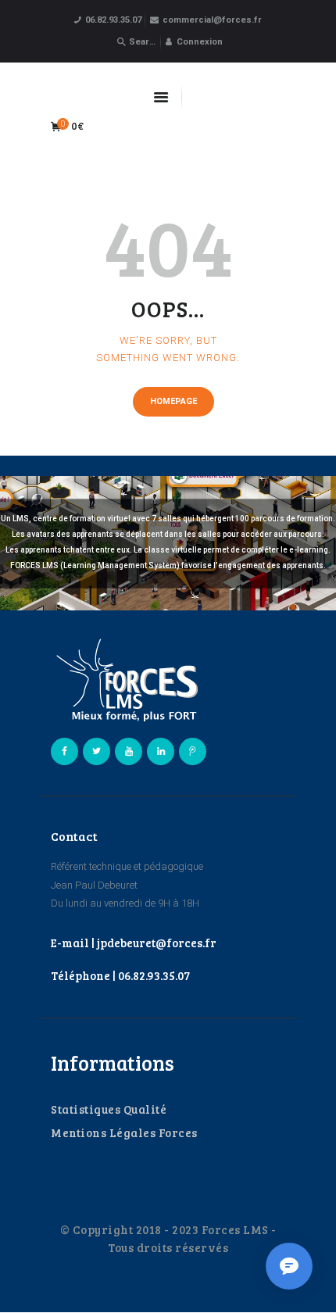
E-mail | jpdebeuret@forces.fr (133, 942)
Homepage (173, 401)
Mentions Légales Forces (124, 1132)
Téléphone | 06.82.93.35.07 (120, 975)
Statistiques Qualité (108, 1109)
